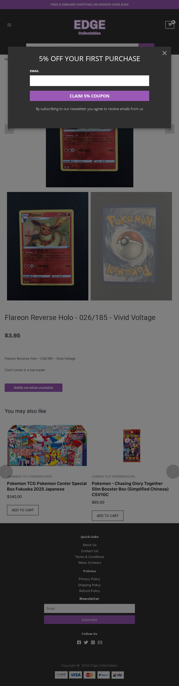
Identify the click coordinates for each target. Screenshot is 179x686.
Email (34, 71)
